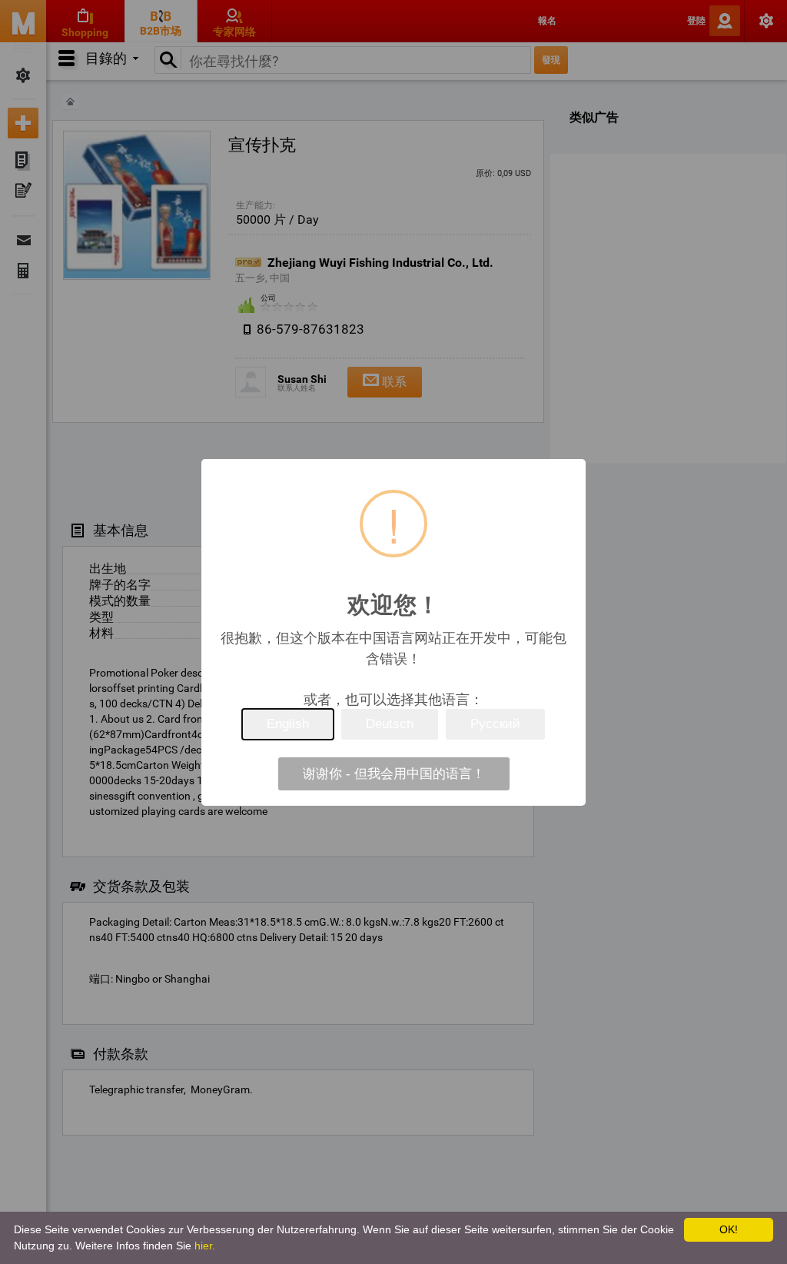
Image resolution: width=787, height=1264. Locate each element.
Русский (495, 724)
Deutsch (389, 724)
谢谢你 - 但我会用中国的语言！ (394, 774)
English (288, 724)
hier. (204, 1245)
